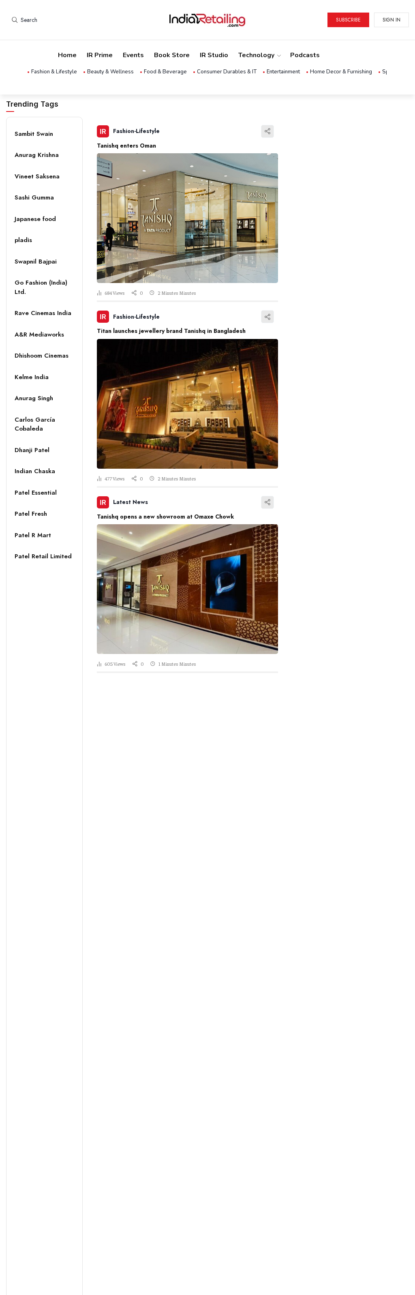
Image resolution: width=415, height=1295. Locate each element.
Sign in (391, 20)
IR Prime (100, 55)
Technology (256, 55)
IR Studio (214, 55)
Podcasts (305, 55)
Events (133, 55)
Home (67, 55)
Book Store (172, 55)
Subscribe (348, 20)
